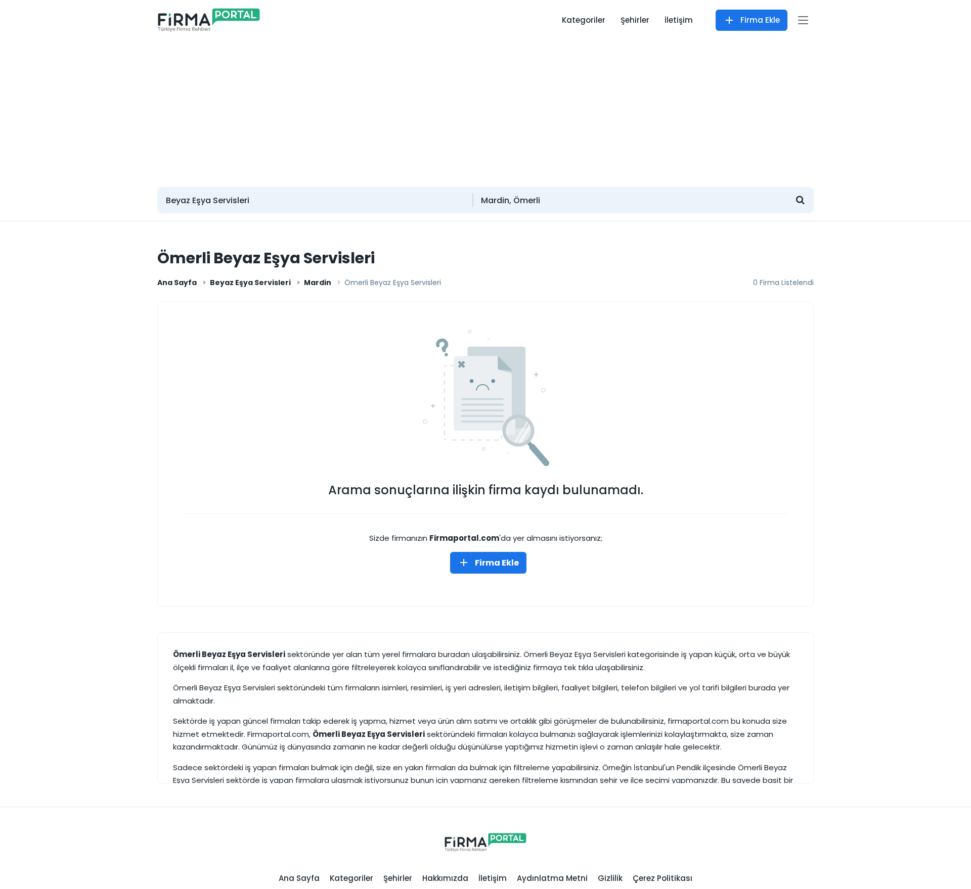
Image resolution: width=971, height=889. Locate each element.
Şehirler (635, 20)
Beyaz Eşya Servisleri (250, 282)
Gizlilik (610, 878)
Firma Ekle (760, 20)
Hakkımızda (445, 878)
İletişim (679, 20)
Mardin (317, 282)
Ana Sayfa (177, 282)
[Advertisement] (485, 108)
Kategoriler (583, 20)
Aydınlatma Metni (552, 878)
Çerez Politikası (662, 878)
